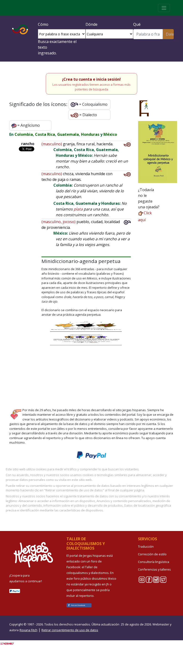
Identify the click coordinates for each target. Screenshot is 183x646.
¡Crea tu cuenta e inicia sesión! (91, 79)
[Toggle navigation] (164, 8)
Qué (137, 24)
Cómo (43, 24)
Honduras (90, 134)
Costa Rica (45, 134)
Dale (170, 34)
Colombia (24, 134)
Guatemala (68, 134)
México (110, 134)
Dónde (91, 24)
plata (78, 209)
